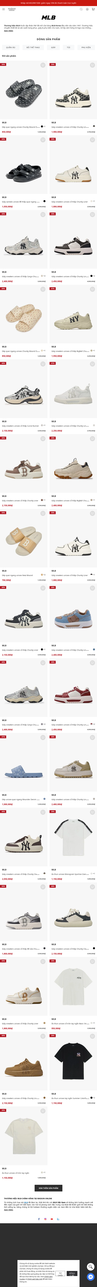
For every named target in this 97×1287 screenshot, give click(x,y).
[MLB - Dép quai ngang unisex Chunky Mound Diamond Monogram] (23, 90)
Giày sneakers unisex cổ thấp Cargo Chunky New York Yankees (28, 276)
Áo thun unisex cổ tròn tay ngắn (15, 1173)
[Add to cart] (42, 65)
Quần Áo (10, 47)
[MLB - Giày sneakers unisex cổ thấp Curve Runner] (23, 388)
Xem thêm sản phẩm (48, 1188)
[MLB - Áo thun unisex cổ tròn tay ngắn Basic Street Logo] (73, 986)
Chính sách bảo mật (34, 1279)
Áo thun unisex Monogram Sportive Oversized (71, 874)
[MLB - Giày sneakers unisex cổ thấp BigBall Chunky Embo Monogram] (73, 463)
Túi (68, 47)
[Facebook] (39, 1219)
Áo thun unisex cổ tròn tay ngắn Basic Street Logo (73, 1023)
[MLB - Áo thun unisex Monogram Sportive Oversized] (73, 837)
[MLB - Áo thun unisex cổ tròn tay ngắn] (23, 1135)
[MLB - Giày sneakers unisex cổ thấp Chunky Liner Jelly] (73, 388)
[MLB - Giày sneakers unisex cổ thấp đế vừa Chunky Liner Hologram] (23, 911)
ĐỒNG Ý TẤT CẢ (72, 1274)
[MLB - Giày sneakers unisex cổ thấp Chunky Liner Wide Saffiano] (73, 762)
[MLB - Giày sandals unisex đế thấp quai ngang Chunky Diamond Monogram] (23, 164)
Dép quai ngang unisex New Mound (17, 575)
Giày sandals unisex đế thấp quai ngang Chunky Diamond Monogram (31, 202)
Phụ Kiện (86, 47)
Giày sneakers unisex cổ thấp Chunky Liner (70, 202)
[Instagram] (45, 1219)
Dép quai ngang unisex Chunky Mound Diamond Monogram (27, 127)
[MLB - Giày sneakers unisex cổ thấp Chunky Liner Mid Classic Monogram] (73, 90)
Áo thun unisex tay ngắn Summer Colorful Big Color (73, 1098)
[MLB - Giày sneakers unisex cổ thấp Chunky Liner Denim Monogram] (73, 613)
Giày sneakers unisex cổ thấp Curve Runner (20, 426)
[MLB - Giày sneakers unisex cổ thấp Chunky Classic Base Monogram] (73, 911)
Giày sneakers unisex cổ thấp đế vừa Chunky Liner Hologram (27, 949)
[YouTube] (52, 1219)
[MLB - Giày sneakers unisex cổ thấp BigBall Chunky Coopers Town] (73, 314)
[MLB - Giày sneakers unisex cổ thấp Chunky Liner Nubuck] (23, 1061)
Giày (53, 47)
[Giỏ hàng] (93, 9)
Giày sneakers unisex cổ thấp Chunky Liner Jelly (72, 426)
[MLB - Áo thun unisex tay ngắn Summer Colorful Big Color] (73, 1061)
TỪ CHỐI (60, 1274)
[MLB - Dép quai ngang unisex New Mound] (23, 538)
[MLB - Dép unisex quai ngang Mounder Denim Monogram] (23, 762)
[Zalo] (58, 1219)
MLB (4, 122)
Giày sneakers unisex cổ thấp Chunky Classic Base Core (25, 874)
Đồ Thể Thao (33, 47)
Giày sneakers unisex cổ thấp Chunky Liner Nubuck (23, 1098)
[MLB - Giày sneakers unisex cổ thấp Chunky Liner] (73, 164)
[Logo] (12, 9)
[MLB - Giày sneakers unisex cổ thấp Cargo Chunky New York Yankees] (23, 239)
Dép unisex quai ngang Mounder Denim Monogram (24, 799)
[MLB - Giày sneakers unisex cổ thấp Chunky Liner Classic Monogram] (73, 239)
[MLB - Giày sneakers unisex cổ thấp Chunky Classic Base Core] (23, 837)
